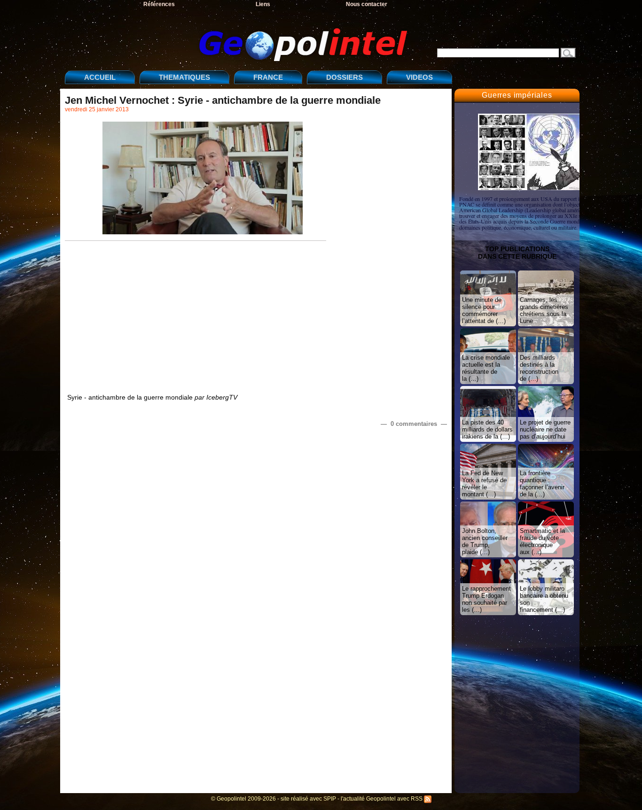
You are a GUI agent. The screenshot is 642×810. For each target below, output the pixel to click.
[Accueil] (239, 36)
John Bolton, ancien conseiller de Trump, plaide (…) (485, 541)
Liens (263, 4)
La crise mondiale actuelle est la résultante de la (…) (486, 368)
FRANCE (268, 77)
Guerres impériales (517, 95)
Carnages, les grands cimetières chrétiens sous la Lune (544, 310)
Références (159, 4)
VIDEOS (419, 77)
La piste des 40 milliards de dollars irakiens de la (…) (487, 429)
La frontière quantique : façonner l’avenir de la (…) (542, 484)
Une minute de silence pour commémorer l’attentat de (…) (484, 310)
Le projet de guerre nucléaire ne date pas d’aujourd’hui (545, 429)
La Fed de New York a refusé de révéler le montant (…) (484, 484)
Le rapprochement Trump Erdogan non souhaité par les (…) (486, 599)
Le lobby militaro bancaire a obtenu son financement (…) (544, 599)
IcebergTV (221, 397)
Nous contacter (366, 4)
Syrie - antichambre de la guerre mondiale (130, 397)
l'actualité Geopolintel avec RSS (382, 799)
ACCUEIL (100, 77)
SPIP (329, 799)
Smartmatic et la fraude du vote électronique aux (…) (542, 541)
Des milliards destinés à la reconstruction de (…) (539, 368)
